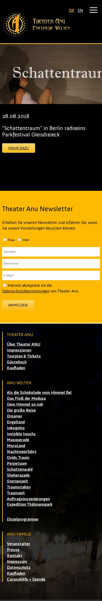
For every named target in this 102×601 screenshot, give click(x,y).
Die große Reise (21, 410)
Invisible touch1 (21, 433)
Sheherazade (18, 475)
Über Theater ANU (23, 344)
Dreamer (14, 416)
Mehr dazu (18, 148)
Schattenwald (19, 469)
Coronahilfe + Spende (26, 579)
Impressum (17, 561)
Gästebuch (17, 362)
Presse (13, 549)
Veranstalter (18, 543)
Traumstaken (19, 487)
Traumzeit (16, 493)
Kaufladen (16, 367)
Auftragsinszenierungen (28, 498)
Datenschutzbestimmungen (26, 291)
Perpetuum (17, 463)
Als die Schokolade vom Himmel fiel (39, 392)
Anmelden (18, 305)
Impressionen (19, 350)
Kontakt (14, 555)
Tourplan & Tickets (24, 356)
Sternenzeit (17, 481)
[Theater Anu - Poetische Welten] (51, 24)
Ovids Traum (18, 457)
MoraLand (16, 445)
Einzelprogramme (22, 519)
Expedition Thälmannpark (29, 504)
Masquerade (18, 439)
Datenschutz (18, 567)
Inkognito (16, 428)
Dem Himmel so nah (25, 404)
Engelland (16, 422)
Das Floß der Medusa (26, 398)
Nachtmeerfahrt (22, 451)
